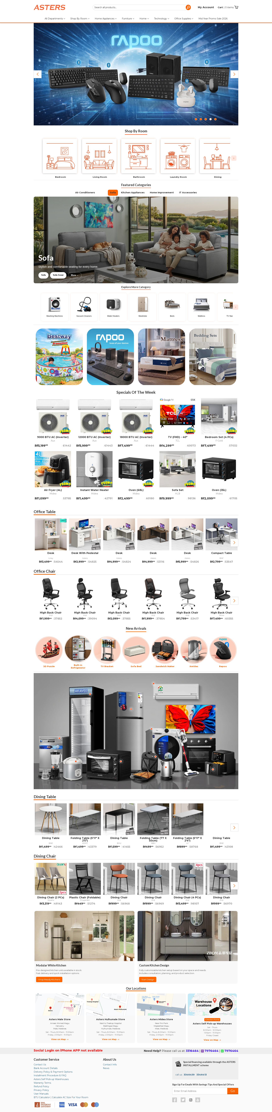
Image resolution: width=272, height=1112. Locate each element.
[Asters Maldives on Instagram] (190, 1100)
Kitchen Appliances (132, 192)
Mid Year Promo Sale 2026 (212, 18)
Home (143, 18)
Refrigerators (47, 275)
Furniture (127, 18)
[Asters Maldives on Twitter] (183, 1101)
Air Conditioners (85, 192)
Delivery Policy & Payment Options (53, 1071)
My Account (206, 7)
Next (234, 74)
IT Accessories (188, 192)
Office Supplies (183, 18)
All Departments (54, 18)
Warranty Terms (42, 1082)
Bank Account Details (45, 1068)
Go (233, 1091)
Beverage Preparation (71, 275)
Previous (38, 74)
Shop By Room (79, 18)
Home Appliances (105, 18)
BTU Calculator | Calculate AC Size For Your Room (61, 1097)
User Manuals (41, 1093)
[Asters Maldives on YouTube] (198, 1101)
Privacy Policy (41, 1090)
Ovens (92, 275)
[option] (51, 542)
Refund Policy (41, 1086)
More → (106, 275)
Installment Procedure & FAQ (50, 1075)
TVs (102, 192)
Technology (160, 18)
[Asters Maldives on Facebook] (175, 1101)
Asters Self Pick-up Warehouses (51, 1079)
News (106, 1068)
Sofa (113, 192)
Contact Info (110, 1064)
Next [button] (234, 543)
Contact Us (40, 1064)
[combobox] (142, 7)
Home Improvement (162, 192)
